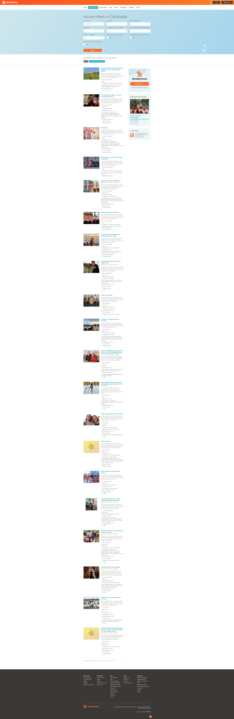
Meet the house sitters (141, 684)
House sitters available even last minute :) (111, 598)
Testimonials (139, 688)
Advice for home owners (88, 684)
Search (93, 50)
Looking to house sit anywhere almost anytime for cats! (110, 235)
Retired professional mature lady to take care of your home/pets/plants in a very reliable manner (112, 629)
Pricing (111, 697)
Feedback (139, 689)
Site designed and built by (144, 711)
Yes (110, 37)
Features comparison (142, 708)
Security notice (113, 689)
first (91, 660)
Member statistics (117, 706)
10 (111, 660)
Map (97, 61)
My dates (109, 21)
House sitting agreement (115, 686)
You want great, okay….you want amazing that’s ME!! (111, 95)
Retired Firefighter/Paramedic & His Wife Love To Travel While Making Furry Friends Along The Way (112, 352)
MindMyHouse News (141, 679)
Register (131, 7)
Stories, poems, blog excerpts (143, 686)
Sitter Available (105, 441)
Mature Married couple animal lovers (110, 472)
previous (95, 660)
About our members (128, 682)
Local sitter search (87, 679)
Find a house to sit (101, 677)
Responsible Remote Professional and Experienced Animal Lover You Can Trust (112, 384)
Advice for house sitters (102, 682)
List (86, 61)
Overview (85, 682)
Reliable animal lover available (110, 567)
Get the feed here (139, 137)
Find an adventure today (139, 87)
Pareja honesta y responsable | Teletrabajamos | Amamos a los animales (139, 118)
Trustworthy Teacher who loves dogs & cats (111, 262)
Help (110, 7)
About (116, 7)
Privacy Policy (134, 706)
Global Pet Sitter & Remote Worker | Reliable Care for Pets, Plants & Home (112, 69)
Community (123, 7)
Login (216, 2)
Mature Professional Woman (110, 212)
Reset (105, 50)
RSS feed (135, 131)
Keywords (86, 28)
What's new (112, 695)
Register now (227, 2)
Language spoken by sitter (115, 28)
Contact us (112, 693)
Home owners (93, 7)
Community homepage (142, 677)
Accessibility (147, 706)
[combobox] (93, 24)
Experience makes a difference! (111, 181)
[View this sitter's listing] (139, 113)
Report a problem (114, 691)
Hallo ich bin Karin (107, 295)
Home (85, 7)
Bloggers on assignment (142, 681)
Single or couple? (88, 35)
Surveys (138, 691)
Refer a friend (100, 684)
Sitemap (149, 708)
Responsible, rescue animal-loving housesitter (111, 158)
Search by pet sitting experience (139, 28)
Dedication (126, 679)
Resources (112, 688)
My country (86, 21)
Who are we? (126, 677)
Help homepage (113, 677)
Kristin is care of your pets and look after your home (112, 531)
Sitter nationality (134, 21)
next (114, 660)
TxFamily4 (104, 128)
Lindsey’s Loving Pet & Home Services (110, 320)
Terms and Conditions (126, 706)
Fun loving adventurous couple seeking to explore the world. (110, 499)
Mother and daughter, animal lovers (112, 414)
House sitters (103, 7)
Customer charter (140, 706)
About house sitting (114, 681)
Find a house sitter (87, 677)
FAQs (111, 679)
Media (138, 682)
